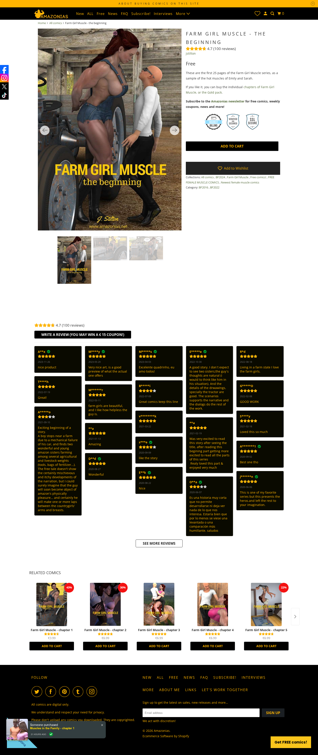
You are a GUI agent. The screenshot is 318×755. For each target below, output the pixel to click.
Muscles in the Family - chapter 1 (52, 728)
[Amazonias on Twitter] (37, 691)
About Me (169, 689)
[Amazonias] (50, 13)
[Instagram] (4, 78)
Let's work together (225, 689)
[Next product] (295, 616)
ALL (90, 13)
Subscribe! (141, 13)
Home (42, 23)
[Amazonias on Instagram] (93, 691)
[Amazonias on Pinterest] (65, 691)
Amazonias (162, 731)
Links (191, 689)
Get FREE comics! (291, 742)
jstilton (191, 53)
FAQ (124, 13)
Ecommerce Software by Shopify (166, 736)
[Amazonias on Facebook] (51, 691)
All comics (55, 23)
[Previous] (45, 130)
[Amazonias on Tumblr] (79, 691)
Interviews (163, 13)
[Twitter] (4, 86)
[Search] (273, 14)
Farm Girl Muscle (238, 177)
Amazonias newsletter (227, 101)
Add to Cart (52, 646)
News (113, 13)
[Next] (174, 130)
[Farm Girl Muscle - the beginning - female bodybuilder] (109, 130)
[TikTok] (4, 95)
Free (101, 13)
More (181, 13)
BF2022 (214, 187)
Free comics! (258, 177)
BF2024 (221, 177)
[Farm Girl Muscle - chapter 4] (212, 604)
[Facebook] (4, 69)
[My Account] (266, 14)
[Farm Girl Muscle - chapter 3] (159, 604)
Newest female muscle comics (240, 182)
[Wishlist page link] (257, 13)
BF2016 (204, 187)
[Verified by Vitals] (51, 734)
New (80, 13)
